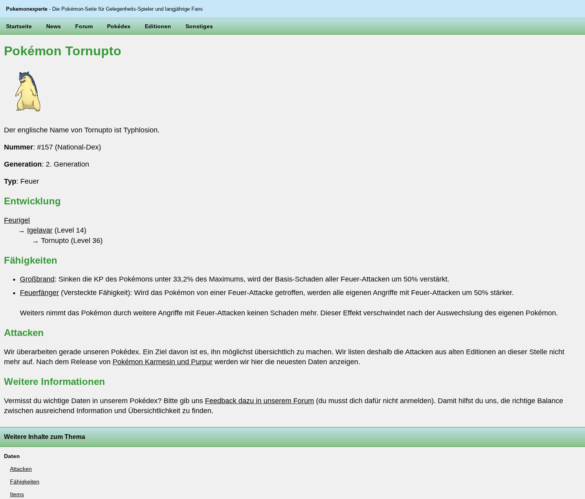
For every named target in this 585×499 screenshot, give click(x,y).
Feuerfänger (39, 293)
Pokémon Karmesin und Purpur (163, 362)
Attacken (21, 469)
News (53, 26)
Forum (84, 26)
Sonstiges (199, 26)
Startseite (19, 26)
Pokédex (119, 26)
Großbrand (37, 279)
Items (17, 494)
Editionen (158, 26)
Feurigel (17, 220)
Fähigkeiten (24, 481)
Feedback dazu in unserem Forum (259, 401)
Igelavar (40, 230)
